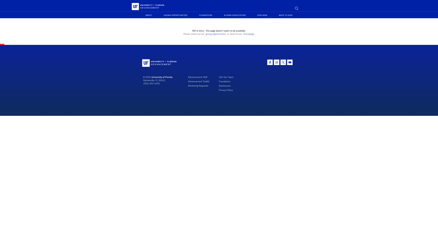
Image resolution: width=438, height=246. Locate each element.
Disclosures (225, 85)
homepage (248, 33)
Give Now (262, 15)
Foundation (205, 15)
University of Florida (161, 77)
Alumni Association (235, 15)
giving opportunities (216, 33)
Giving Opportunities (176, 15)
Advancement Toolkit (198, 81)
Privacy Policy (226, 90)
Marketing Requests (198, 85)
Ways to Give (286, 15)
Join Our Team (226, 77)
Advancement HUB (197, 77)
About (148, 15)
